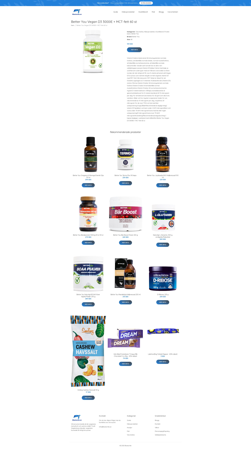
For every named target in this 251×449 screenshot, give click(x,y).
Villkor (157, 428)
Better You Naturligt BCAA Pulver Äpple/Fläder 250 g (88, 296)
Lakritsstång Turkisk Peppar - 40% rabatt (162, 354)
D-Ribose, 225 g (162, 294)
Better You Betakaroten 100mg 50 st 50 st (88, 235)
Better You (135, 34)
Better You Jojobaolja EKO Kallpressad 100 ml (162, 176)
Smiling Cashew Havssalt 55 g (88, 390)
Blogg (161, 12)
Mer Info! (134, 50)
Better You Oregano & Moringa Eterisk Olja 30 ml (88, 176)
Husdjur (129, 428)
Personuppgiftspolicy (162, 431)
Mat (153, 12)
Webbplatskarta (160, 435)
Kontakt (157, 424)
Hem (72, 25)
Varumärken (173, 12)
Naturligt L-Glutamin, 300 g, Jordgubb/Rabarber (163, 236)
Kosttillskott (143, 12)
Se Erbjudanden (146, 3)
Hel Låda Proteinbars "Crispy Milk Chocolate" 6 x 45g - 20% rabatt (125, 355)
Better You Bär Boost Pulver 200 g (125, 235)
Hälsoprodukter (128, 12)
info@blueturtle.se (105, 427)
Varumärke (139, 32)
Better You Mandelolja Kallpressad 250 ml (126, 294)
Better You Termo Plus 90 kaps (125, 175)
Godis (115, 12)
